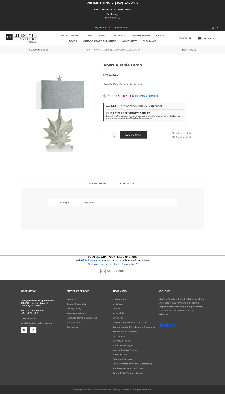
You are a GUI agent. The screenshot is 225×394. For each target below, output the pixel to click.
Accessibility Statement (125, 331)
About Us (71, 299)
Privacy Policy (74, 308)
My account (101, 27)
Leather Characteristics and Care (129, 322)
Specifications (97, 183)
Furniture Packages (122, 345)
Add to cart (133, 134)
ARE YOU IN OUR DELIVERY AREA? (112, 9)
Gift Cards (117, 318)
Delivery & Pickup (121, 341)
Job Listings (118, 336)
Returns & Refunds (76, 313)
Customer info (119, 299)
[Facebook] (33, 330)
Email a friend (183, 137)
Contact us (72, 327)
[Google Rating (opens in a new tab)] (112, 20)
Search (190, 38)
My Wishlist (118, 313)
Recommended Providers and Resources (133, 327)
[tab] (97, 183)
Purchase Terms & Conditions (82, 318)
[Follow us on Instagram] (24, 330)
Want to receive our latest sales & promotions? (113, 264)
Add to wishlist (184, 133)
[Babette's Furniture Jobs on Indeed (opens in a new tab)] (167, 326)
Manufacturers (74, 322)
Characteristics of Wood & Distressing (132, 363)
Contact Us (127, 183)
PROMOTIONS (98, 3)
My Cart (116, 308)
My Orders (117, 304)
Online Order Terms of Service (127, 373)
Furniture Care (119, 354)
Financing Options (122, 359)
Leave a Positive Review (125, 350)
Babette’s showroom (92, 260)
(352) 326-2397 (127, 3)
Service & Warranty (76, 304)
